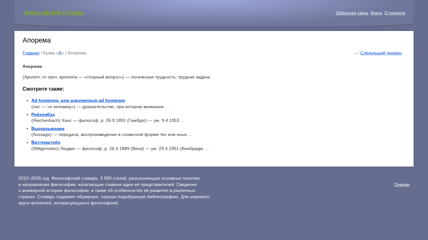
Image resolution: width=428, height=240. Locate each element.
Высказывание (48, 128)
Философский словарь (54, 12)
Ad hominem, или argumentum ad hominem (78, 100)
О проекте (394, 12)
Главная (31, 52)
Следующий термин (381, 52)
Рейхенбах (43, 114)
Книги (376, 12)
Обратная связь (352, 12)
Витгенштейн (45, 142)
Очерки (402, 184)
